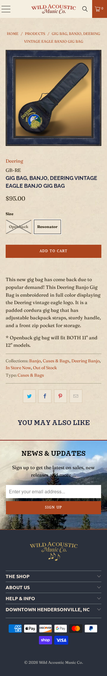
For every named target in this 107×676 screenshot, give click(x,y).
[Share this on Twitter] (29, 396)
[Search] (85, 9)
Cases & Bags (56, 361)
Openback (18, 226)
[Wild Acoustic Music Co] (53, 9)
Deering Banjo (85, 361)
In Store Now (18, 367)
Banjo (35, 361)
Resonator (47, 226)
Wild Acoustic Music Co (60, 662)
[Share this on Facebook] (44, 396)
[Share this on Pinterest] (60, 396)
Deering (14, 161)
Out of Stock (45, 367)
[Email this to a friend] (76, 396)
